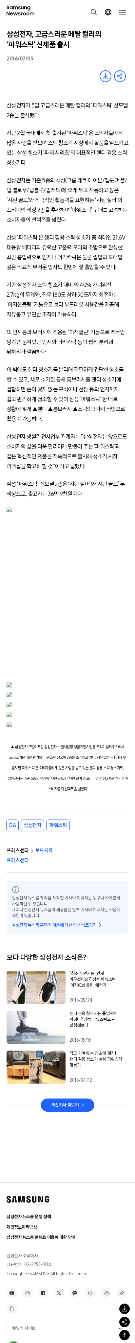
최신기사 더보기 (65, 1105)
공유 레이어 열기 (120, 76)
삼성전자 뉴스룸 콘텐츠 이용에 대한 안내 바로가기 (54, 925)
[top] (124, 1335)
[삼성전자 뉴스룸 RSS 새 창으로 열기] (122, 1293)
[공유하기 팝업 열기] (124, 1322)
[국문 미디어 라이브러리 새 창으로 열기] (106, 1293)
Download (105, 76)
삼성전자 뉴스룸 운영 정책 (29, 1216)
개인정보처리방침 (22, 1227)
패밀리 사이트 (24, 1328)
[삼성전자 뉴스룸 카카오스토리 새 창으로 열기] (74, 1293)
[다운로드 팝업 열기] (124, 1309)
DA (12, 825)
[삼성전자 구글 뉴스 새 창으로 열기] (12, 1309)
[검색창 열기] (94, 12)
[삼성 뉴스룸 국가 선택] (108, 12)
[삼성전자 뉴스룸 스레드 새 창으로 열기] (90, 1293)
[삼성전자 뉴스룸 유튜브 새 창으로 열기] (12, 1293)
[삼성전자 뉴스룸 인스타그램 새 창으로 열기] (27, 1293)
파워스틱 (58, 825)
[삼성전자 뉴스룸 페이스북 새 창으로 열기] (43, 1293)
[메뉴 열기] (122, 12)
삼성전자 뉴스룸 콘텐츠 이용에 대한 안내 (41, 1237)
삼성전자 (32, 825)
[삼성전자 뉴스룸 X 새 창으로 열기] (59, 1293)
